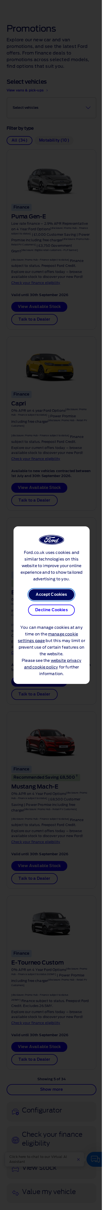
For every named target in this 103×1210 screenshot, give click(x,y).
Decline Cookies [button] (51, 610)
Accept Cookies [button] (51, 595)
